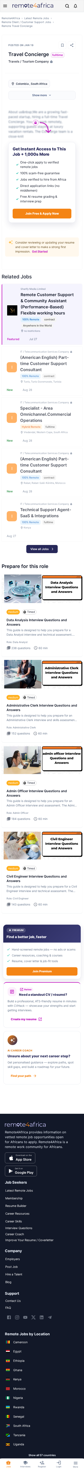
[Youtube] (25, 1317)
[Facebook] (9, 1317)
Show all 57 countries (42, 1455)
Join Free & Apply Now (42, 213)
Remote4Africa (11, 18)
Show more (39, 95)
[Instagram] (17, 1317)
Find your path (21, 1075)
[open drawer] (5, 6)
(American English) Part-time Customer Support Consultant (44, 363)
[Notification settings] (75, 6)
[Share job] (72, 45)
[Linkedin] (42, 1317)
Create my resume (23, 1019)
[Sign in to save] (62, 45)
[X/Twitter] (33, 1317)
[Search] (67, 6)
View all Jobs (39, 549)
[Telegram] (50, 1317)
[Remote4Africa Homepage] (32, 8)
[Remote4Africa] (25, 1127)
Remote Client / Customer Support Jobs (26, 22)
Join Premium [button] (42, 971)
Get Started (40, 251)
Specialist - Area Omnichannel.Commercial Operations (45, 414)
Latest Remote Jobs (36, 18)
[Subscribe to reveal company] (51, 61)
